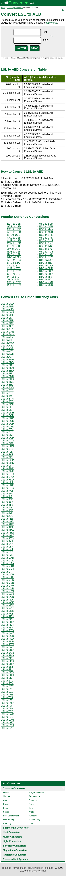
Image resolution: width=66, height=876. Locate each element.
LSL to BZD (7, 401)
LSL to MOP (7, 574)
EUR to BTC (14, 271)
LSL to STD (7, 680)
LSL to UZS (7, 728)
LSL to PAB (7, 613)
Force (5, 808)
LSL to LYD (7, 555)
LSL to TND (7, 703)
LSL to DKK (7, 435)
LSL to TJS (7, 697)
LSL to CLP (7, 410)
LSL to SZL (7, 692)
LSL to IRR (7, 504)
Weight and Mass (36, 792)
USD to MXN (46, 229)
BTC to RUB (46, 285)
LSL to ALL (7, 340)
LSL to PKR (7, 624)
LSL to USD (7, 303)
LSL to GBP (7, 323)
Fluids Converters (12, 836)
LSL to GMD (7, 468)
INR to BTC (13, 276)
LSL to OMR (7, 611)
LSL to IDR (7, 493)
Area (5, 800)
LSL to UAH (7, 719)
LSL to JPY (7, 329)
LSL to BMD (7, 376)
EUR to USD (14, 223)
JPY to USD (13, 249)
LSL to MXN (7, 331)
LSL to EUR (7, 306)
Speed (6, 812)
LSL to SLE (7, 666)
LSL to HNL (7, 482)
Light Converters (12, 841)
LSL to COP (7, 415)
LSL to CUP (7, 423)
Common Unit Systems (15, 859)
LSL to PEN (7, 616)
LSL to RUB (7, 641)
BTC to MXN (46, 282)
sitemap (49, 868)
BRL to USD (13, 235)
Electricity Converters (14, 845)
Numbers (33, 816)
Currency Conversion (15, 8)
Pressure (33, 800)
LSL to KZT (7, 541)
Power (31, 804)
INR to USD (13, 246)
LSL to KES (7, 518)
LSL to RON (7, 636)
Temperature (34, 796)
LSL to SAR (7, 647)
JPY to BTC (13, 279)
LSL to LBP (7, 546)
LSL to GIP (7, 465)
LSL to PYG (7, 630)
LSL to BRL (7, 384)
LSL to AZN (7, 356)
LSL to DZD (7, 440)
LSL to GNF (7, 471)
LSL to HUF (7, 490)
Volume (6, 796)
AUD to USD (14, 232)
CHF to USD (14, 240)
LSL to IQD (7, 502)
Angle (31, 812)
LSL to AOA (7, 348)
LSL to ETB (7, 449)
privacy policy (35, 868)
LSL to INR (7, 326)
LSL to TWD (7, 714)
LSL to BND (7, 379)
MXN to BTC (14, 282)
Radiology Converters (14, 854)
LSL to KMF (7, 527)
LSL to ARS (7, 351)
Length (6, 792)
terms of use (19, 868)
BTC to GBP (46, 274)
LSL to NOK (7, 602)
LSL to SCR (7, 652)
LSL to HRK (7, 485)
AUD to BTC (14, 260)
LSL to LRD (7, 552)
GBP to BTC (14, 274)
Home (3, 8)
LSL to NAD (7, 594)
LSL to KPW (7, 530)
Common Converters (14, 788)
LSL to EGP (7, 443)
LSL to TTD (7, 711)
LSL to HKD (7, 479)
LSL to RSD (7, 638)
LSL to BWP (7, 396)
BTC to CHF (46, 268)
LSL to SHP (7, 664)
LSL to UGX (7, 722)
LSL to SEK (7, 658)
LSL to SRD (7, 675)
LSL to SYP (7, 689)
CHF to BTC (14, 268)
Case (31, 823)
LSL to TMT (7, 700)
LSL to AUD (7, 309)
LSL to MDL (7, 560)
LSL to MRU (7, 577)
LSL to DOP (7, 437)
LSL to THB (7, 694)
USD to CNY (46, 243)
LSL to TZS (7, 717)
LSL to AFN (7, 337)
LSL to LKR (7, 549)
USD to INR (45, 246)
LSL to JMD (7, 513)
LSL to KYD (7, 538)
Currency (7, 823)
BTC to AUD (46, 260)
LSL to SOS (7, 672)
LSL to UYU (7, 725)
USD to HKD (46, 254)
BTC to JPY (45, 279)
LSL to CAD (7, 312)
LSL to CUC (7, 421)
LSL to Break (8, 334)
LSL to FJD (7, 451)
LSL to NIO (7, 599)
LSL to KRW (7, 532)
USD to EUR (46, 223)
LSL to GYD (7, 477)
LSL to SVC (7, 686)
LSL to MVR (7, 583)
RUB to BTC (14, 285)
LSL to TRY (7, 708)
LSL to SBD (7, 650)
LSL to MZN (7, 591)
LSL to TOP (7, 705)
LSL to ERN (7, 446)
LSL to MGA (7, 563)
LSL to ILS (6, 496)
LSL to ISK (6, 507)
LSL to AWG (7, 354)
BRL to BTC (13, 262)
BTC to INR (45, 276)
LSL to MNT (7, 571)
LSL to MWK (7, 585)
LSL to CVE (7, 426)
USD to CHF (46, 240)
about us (6, 868)
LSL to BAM (7, 359)
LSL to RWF (7, 644)
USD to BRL (46, 235)
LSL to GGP (7, 460)
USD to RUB (46, 251)
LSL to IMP (7, 499)
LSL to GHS (7, 463)
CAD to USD (14, 237)
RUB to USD (14, 251)
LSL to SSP (7, 678)
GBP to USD (14, 226)
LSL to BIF (6, 373)
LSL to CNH (7, 412)
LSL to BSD (7, 387)
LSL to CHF (7, 315)
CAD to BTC (14, 265)
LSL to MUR (7, 580)
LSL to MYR (7, 588)
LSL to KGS (7, 521)
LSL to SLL (7, 669)
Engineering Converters (16, 827)
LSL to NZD (7, 608)
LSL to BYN (7, 398)
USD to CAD (46, 237)
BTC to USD (14, 257)
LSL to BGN (7, 368)
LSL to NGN (7, 597)
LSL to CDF (7, 404)
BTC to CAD (46, 265)
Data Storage (9, 819)
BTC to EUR (46, 271)
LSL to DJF (7, 432)
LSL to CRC (7, 418)
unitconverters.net (36, 870)
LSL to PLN (7, 627)
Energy (6, 804)
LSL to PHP (7, 622)
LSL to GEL (7, 457)
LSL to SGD (7, 661)
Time (31, 808)
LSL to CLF (7, 407)
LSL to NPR (7, 605)
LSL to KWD (7, 535)
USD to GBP (46, 226)
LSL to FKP (7, 454)
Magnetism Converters (15, 850)
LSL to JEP (7, 510)
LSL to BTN (7, 393)
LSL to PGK (7, 619)
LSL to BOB (7, 382)
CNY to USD (14, 243)
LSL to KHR (7, 524)
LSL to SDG (7, 655)
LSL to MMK (7, 569)
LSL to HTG (7, 488)
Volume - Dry (34, 819)
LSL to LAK (7, 544)
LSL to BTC (7, 390)
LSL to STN (7, 683)
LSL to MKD (7, 566)
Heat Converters (11, 832)
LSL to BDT (7, 365)
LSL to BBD (7, 362)
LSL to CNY (7, 317)
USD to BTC (46, 257)
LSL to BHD (7, 370)
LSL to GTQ (7, 474)
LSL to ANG (7, 345)
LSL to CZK (7, 429)
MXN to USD (14, 229)
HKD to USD (14, 254)
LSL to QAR (7, 633)
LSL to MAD (7, 557)
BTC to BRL (45, 262)
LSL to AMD (7, 343)
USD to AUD (46, 232)
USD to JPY (45, 249)
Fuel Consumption (11, 816)
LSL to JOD (7, 516)
